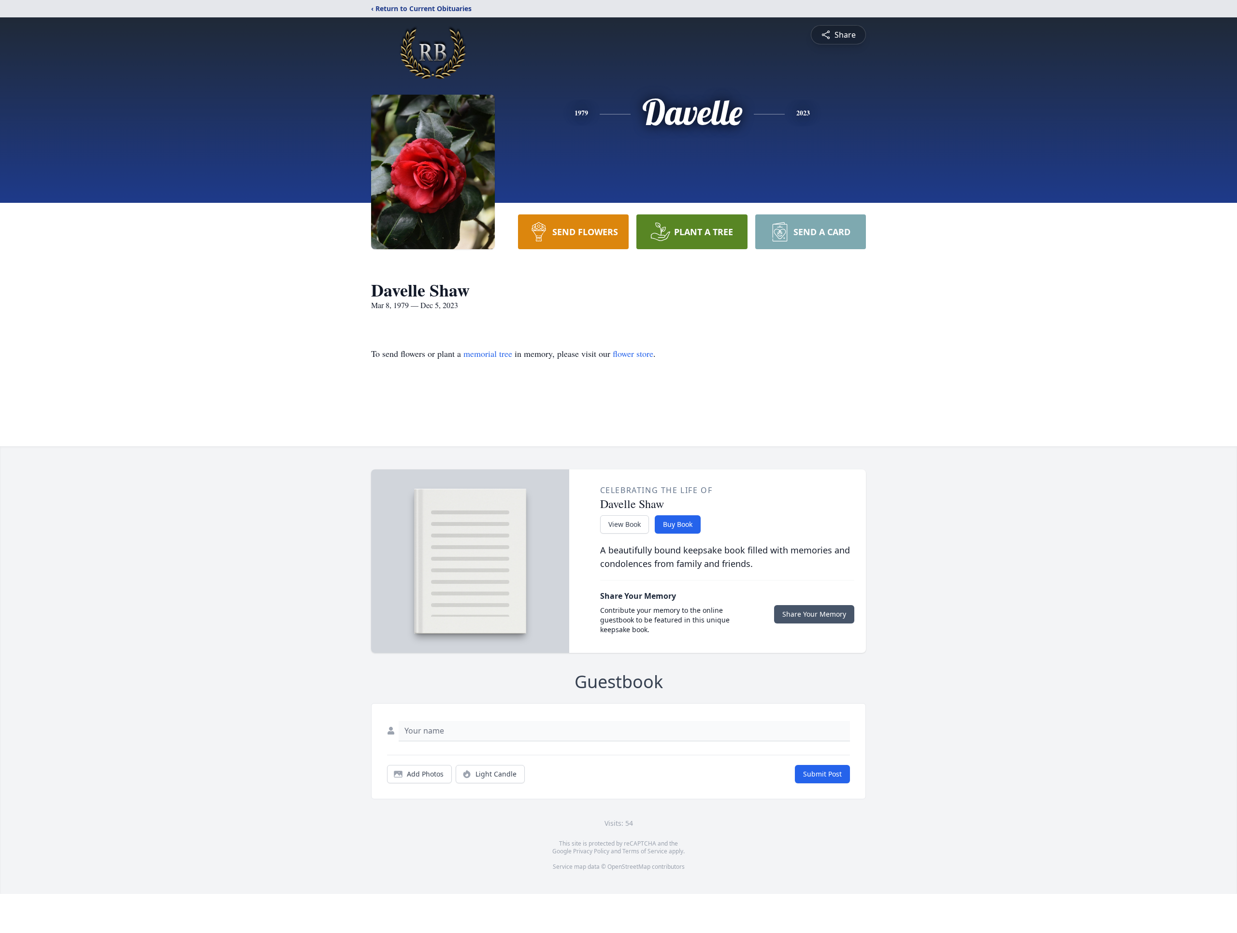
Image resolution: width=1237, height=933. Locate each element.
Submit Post (822, 773)
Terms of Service (644, 851)
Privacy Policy (591, 851)
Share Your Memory (814, 614)
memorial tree (487, 353)
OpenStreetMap (628, 866)
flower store (633, 353)
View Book (624, 524)
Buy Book (677, 524)
